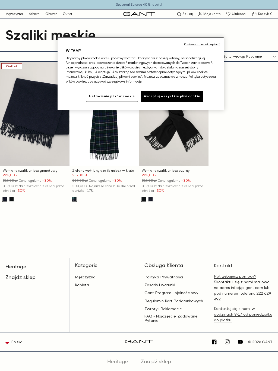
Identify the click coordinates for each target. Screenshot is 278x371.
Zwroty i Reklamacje (163, 309)
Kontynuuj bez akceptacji (202, 44)
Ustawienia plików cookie (112, 96)
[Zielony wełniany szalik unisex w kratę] (74, 199)
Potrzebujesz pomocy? (235, 276)
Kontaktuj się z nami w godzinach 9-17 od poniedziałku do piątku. (243, 314)
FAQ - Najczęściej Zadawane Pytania (170, 318)
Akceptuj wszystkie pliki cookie (172, 96)
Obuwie (51, 14)
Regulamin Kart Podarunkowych (173, 301)
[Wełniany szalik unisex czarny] (12, 199)
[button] (185, 14)
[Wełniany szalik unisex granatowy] (5, 199)
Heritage (15, 266)
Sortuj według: (234, 56)
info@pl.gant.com (247, 287)
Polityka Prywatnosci (163, 277)
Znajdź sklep (20, 277)
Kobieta (34, 14)
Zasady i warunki (159, 285)
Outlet (67, 14)
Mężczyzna (14, 14)
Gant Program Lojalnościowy (171, 293)
